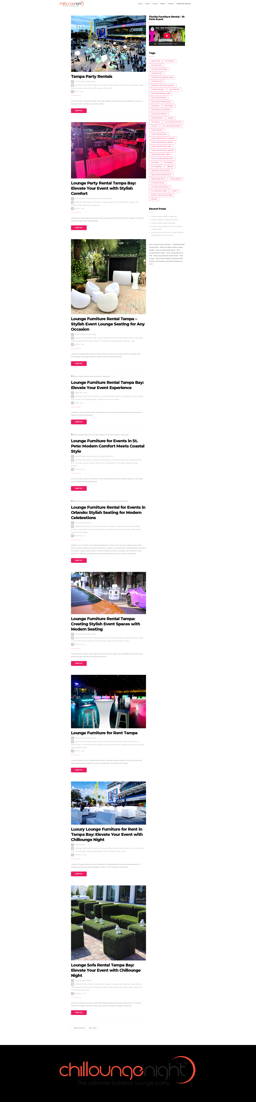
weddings (154, 199)
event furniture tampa (99, 202)
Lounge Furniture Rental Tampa (85, 334)
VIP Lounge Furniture (157, 183)
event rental (155, 106)
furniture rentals (157, 118)
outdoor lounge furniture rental (162, 158)
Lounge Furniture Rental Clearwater (163, 138)
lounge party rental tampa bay (118, 202)
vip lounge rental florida (91, 205)
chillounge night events (82, 526)
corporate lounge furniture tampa (86, 638)
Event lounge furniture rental (161, 101)
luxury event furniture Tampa (81, 851)
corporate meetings (157, 89)
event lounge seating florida (100, 460)
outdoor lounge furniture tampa (82, 341)
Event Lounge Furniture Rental (85, 634)
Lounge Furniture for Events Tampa (110, 338)
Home (140, 4)
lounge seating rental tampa (128, 638)
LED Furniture (155, 122)
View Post (79, 110)
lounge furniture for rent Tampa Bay (131, 848)
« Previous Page (79, 1028)
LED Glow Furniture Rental (173, 122)
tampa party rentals (89, 88)
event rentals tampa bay (159, 114)
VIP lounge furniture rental (117, 851)
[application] (167, 36)
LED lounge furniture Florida (108, 848)
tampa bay (170, 166)
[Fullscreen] (182, 44)
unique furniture (175, 179)
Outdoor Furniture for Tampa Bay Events (164, 220)
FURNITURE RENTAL (183, 4)
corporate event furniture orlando (102, 526)
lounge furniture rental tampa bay (120, 396)
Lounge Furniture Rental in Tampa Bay (164, 216)
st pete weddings (156, 166)
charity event (155, 61)
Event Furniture (174, 89)
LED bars (170, 118)
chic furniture (169, 61)
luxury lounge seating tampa (112, 987)
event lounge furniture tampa (112, 741)
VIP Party (174, 191)
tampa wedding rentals (104, 88)
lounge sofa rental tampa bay (92, 987)
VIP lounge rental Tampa (159, 191)
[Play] (152, 44)
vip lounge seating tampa (129, 744)
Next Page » (93, 1028)
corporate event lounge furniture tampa (88, 741)
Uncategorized (79, 845)
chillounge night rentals (82, 460)
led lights (154, 126)
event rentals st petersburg (160, 110)
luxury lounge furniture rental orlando (101, 529)
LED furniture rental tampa (128, 85)
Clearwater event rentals (100, 396)
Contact (170, 4)
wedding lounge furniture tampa (161, 195)
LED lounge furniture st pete (120, 460)
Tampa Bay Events (81, 393)
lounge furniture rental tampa (133, 338)
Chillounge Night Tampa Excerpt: (86, 848)
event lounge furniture (158, 97)
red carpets (155, 162)
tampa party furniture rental (125, 341)
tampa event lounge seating (97, 641)
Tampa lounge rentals (99, 851)
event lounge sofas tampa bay (120, 984)
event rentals (169, 106)
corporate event (156, 73)
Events (155, 4)
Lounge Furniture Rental (83, 456)
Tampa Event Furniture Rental (103, 341)
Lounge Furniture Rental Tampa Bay (163, 223)
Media (162, 4)
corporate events (157, 81)
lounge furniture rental (159, 134)
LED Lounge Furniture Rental (171, 126)
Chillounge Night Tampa (83, 202)
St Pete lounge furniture (89, 399)
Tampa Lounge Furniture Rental (118, 641)
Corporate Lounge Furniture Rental (162, 85)
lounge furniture (156, 130)
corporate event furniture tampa (86, 85)
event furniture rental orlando (125, 526)
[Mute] (179, 44)
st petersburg (168, 162)
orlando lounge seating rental (124, 529)
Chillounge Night (80, 984)
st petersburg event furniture (115, 463)
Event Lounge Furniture (104, 198)
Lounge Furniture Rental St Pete (103, 456)
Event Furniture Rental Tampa (85, 81)
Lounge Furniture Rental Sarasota (162, 142)
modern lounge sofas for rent (133, 987)
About (148, 4)
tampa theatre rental (158, 179)
